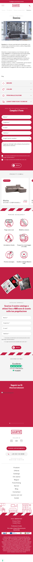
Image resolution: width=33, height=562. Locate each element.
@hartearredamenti (16, 388)
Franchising (16, 483)
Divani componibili (19, 10)
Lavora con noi (16, 495)
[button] (9, 423)
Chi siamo (16, 477)
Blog (16, 489)
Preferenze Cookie (16, 526)
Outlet (16, 498)
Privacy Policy (16, 521)
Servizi (16, 486)
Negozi (16, 480)
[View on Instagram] (16, 407)
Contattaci (16, 492)
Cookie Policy (16, 523)
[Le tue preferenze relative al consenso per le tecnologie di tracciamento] (2, 560)
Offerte (16, 470)
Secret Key (16, 529)
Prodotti (9, 10)
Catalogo (16, 473)
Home (3, 10)
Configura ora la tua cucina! (16, 1)
